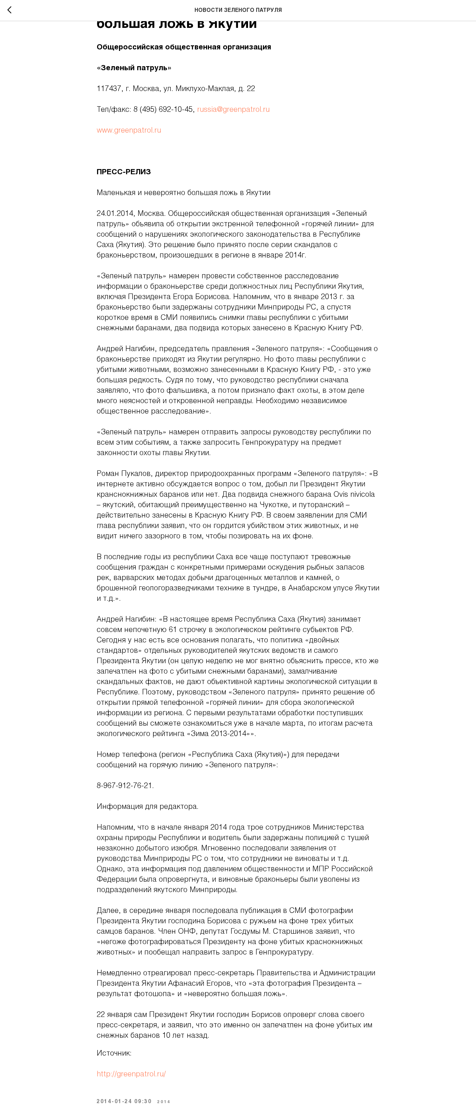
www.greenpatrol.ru (129, 130)
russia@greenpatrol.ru (233, 110)
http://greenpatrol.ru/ (131, 1074)
